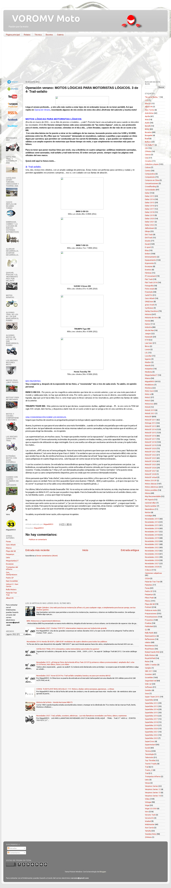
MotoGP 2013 (150, 426)
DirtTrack (148, 237)
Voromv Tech (150, 815)
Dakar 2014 (149, 199)
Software (148, 687)
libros (147, 346)
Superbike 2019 (151, 725)
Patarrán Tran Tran (152, 582)
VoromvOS (149, 818)
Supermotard (150, 744)
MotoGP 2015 (150, 432)
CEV (146, 148)
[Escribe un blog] (63, 524)
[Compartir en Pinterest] (70, 524)
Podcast (148, 607)
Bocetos (49, 34)
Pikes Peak (149, 598)
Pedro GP (10, 578)
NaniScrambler (151, 506)
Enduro (148, 253)
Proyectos (149, 620)
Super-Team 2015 (152, 697)
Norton (148, 512)
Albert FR (9, 598)
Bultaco (148, 142)
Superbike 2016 (151, 716)
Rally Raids (149, 633)
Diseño (148, 241)
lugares (148, 359)
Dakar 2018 (149, 212)
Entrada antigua (130, 550)
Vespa (147, 783)
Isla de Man (149, 330)
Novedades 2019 (152, 538)
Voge (147, 805)
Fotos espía (149, 289)
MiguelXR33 (39, 528)
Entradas (13, 848)
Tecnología (149, 754)
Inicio (85, 550)
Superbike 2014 (151, 709)
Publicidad (149, 626)
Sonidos (148, 690)
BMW (147, 129)
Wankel (148, 821)
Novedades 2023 (152, 551)
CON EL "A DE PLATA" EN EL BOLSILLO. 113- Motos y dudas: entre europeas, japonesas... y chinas (75, 689)
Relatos (27, 34)
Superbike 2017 (151, 719)
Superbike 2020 (151, 728)
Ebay (147, 250)
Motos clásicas (151, 484)
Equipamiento (150, 260)
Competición (150, 177)
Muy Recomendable (153, 496)
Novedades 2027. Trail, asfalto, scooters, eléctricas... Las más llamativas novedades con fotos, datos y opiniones (81, 716)
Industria (148, 327)
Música (147, 493)
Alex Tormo (149, 110)
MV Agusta (149, 499)
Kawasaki (148, 337)
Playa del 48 (11, 551)
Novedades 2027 (152, 563)
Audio (147, 123)
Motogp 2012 (150, 423)
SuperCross (149, 741)
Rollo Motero (11, 589)
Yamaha (148, 831)
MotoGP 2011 (150, 420)
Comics (148, 170)
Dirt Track (149, 234)
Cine (146, 158)
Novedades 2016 (152, 528)
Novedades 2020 (152, 541)
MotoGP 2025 (150, 464)
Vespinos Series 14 (153, 796)
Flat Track (149, 279)
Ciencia (148, 154)
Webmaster (150, 824)
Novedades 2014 (152, 522)
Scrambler (149, 677)
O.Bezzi (148, 570)
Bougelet (148, 135)
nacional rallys (150, 503)
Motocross (149, 404)
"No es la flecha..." (152, 97)
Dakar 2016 (149, 206)
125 (146, 100)
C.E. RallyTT (149, 145)
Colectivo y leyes (152, 164)
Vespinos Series (151, 786)
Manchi (147, 365)
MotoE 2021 (150, 413)
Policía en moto (151, 610)
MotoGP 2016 (150, 436)
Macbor (148, 362)
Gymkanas (149, 308)
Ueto (8, 557)
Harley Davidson (151, 311)
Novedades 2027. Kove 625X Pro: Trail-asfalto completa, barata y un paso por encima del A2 (73, 675)
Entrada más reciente (37, 550)
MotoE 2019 (150, 410)
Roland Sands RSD (152, 652)
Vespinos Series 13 (153, 792)
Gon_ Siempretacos (11, 573)
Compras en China (152, 180)
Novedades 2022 (152, 547)
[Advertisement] (83, 59)
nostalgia (148, 515)
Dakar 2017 (149, 209)
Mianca (8, 548)
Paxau (8, 541)
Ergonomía (149, 263)
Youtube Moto (150, 834)
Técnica (38, 34)
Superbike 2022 (151, 735)
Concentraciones (151, 183)
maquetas (149, 369)
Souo (147, 693)
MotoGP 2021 (150, 452)
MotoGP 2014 (150, 429)
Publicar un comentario (38, 539)
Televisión (149, 757)
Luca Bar (148, 356)
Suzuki (147, 748)
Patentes (148, 585)
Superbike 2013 (151, 706)
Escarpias (10, 564)
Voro (147, 811)
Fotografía (149, 286)
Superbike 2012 (151, 703)
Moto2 (147, 397)
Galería (60, 34)
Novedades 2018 (152, 535)
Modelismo (149, 385)
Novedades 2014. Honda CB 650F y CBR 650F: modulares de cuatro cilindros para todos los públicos (67, 641)
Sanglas (148, 668)
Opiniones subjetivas (153, 573)
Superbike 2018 (151, 722)
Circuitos (148, 161)
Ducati (147, 244)
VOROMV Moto (43, 18)
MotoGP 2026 (150, 468)
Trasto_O (149, 770)
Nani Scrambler (12, 581)
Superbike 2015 (151, 712)
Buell (147, 138)
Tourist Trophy (151, 764)
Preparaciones (151, 613)
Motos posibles (151, 490)
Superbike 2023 (151, 738)
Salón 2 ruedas (151, 665)
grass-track (149, 305)
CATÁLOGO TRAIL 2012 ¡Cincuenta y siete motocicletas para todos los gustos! (67, 649)
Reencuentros (150, 636)
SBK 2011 (149, 671)
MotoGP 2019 (150, 445)
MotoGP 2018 (150, 442)
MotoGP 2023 (150, 458)
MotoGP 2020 (150, 448)
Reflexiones (150, 639)
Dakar (147, 193)
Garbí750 (148, 295)
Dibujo (147, 231)
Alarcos (148, 103)
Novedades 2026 (152, 560)
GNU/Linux (149, 301)
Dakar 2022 (149, 225)
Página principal (13, 34)
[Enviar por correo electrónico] (60, 524)
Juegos (148, 333)
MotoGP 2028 (150, 474)
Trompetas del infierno (12, 568)
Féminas (148, 273)
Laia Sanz (148, 343)
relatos (148, 642)
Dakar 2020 (149, 218)
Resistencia (149, 645)
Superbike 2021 (151, 732)
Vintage (148, 802)
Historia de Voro (151, 317)
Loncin (147, 349)
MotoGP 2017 (150, 439)
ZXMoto (148, 837)
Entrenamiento (151, 257)
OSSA (147, 578)
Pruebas (148, 623)
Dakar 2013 (149, 196)
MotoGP (148, 416)
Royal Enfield (150, 658)
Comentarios (14, 853)
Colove (148, 167)
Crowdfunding (150, 186)
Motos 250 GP (150, 480)
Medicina (148, 372)
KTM (147, 340)
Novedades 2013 (152, 519)
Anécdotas (149, 113)
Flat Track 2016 (151, 282)
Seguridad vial (150, 681)
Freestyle (149, 292)
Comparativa (150, 174)
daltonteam (149, 228)
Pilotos (148, 601)
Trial (146, 773)
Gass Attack (11, 545)
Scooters (148, 674)
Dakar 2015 (149, 202)
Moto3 (147, 400)
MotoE (147, 407)
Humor (147, 324)
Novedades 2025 (152, 557)
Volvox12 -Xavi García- (12, 585)
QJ (146, 629)
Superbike (149, 700)
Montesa (148, 388)
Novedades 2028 (152, 567)
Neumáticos (149, 509)
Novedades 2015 (152, 525)
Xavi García (149, 827)
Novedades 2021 (152, 544)
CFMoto (148, 151)
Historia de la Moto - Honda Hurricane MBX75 (54, 702)
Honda (147, 321)
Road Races (149, 649)
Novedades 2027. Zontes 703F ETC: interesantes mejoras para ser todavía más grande (71, 628)
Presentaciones (151, 617)
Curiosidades (150, 190)
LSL (146, 353)
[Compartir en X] (65, 524)
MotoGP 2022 (150, 455)
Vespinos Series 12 (153, 789)
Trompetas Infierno (153, 776)
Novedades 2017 (152, 531)
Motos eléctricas (151, 487)
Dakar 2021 (149, 222)
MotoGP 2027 (150, 471)
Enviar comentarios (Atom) (47, 555)
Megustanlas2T (12, 561)
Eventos (148, 270)
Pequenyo (10, 554)
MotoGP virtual (151, 477)
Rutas (147, 661)
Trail (146, 767)
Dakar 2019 (149, 215)
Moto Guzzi (149, 391)
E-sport (148, 247)
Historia (148, 314)
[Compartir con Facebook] (68, 524)
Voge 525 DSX (151, 808)
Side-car (148, 684)
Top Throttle (150, 760)
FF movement (150, 276)
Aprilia (147, 116)
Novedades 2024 (152, 554)
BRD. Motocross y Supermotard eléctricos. (44, 621)
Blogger (103, 872)
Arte (147, 119)
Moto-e (148, 394)
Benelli (147, 126)
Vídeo (147, 799)
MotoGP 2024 (150, 461)
